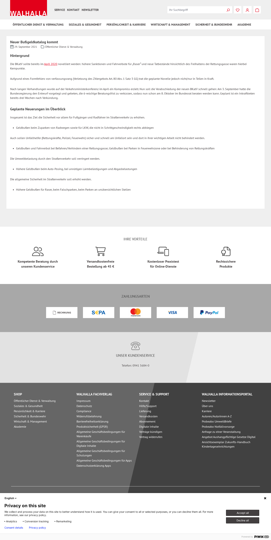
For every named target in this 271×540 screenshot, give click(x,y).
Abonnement (147, 421)
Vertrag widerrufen (150, 437)
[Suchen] (228, 9)
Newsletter (90, 10)
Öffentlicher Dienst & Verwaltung (35, 401)
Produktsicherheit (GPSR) (92, 426)
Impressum (84, 401)
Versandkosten (148, 416)
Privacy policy (37, 527)
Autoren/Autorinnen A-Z (217, 416)
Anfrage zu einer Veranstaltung (221, 432)
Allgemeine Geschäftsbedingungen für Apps (104, 460)
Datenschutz (84, 406)
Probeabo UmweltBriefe (217, 421)
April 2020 (50, 64)
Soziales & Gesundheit (28, 406)
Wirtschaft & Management (30, 421)
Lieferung (145, 411)
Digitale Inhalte (149, 426)
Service (59, 10)
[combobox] (195, 9)
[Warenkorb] (257, 9)
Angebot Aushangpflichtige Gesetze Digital (229, 437)
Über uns (207, 406)
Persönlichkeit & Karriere (29, 411)
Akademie (20, 426)
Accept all (243, 512)
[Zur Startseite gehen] (28, 8)
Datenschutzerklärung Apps (94, 465)
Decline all (243, 520)
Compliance (84, 411)
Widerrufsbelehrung (89, 416)
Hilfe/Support (148, 406)
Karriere (207, 411)
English (9, 498)
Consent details (13, 527)
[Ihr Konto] (247, 9)
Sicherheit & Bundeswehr (30, 416)
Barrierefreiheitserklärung (92, 421)
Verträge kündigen (150, 432)
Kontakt (73, 10)
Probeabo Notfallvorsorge (218, 426)
